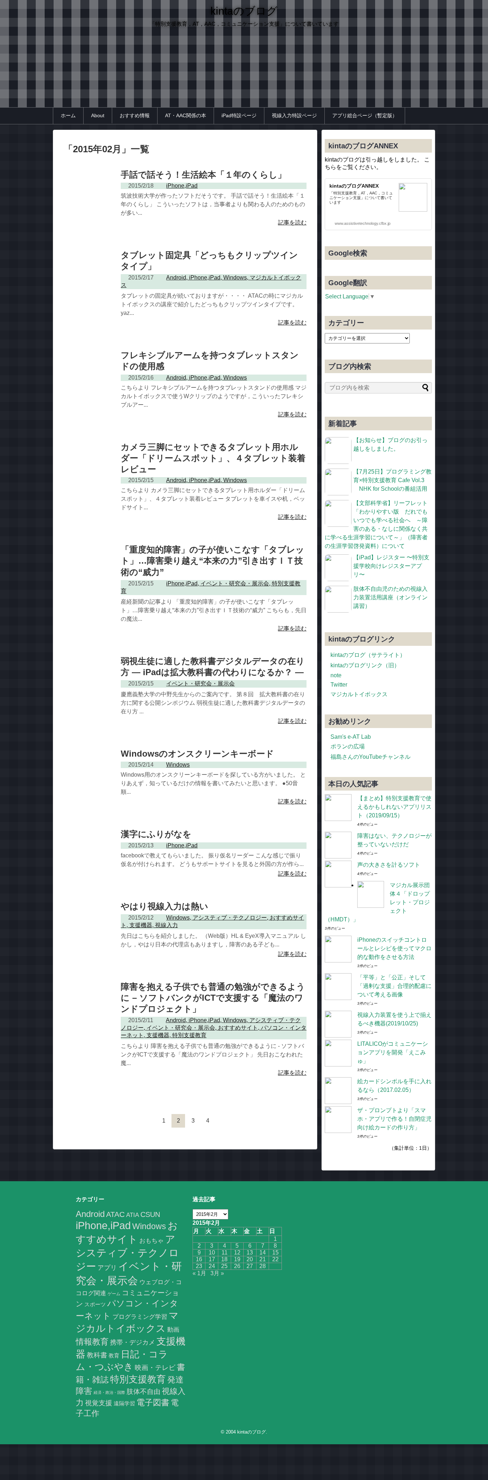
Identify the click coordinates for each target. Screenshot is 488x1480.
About (97, 115)
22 (275, 1259)
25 (224, 1266)
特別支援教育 (138, 1379)
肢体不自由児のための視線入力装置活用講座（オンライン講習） (390, 597)
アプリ (107, 1267)
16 (199, 1259)
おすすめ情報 (135, 115)
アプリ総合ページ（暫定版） (364, 115)
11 (224, 1252)
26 (237, 1266)
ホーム (68, 115)
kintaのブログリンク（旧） (365, 665)
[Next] (222, 1121)
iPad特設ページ (239, 115)
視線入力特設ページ (294, 115)
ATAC (115, 1214)
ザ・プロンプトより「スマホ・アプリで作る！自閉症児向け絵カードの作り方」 (394, 1118)
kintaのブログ (244, 11)
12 (237, 1252)
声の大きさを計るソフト (388, 865)
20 (250, 1259)
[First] (134, 1121)
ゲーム (114, 1293)
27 (250, 1266)
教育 (114, 1355)
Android (90, 1214)
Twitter (338, 685)
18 (224, 1259)
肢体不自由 (143, 1391)
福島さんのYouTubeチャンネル (370, 757)
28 (262, 1266)
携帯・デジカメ (132, 1342)
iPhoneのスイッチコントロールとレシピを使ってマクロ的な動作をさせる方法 (394, 948)
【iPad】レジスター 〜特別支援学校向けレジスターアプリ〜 (391, 566)
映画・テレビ (155, 1367)
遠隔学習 (124, 1403)
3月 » (217, 1273)
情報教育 (92, 1341)
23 (199, 1266)
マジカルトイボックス (359, 694)
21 (262, 1259)
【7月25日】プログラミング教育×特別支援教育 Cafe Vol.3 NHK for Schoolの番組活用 (392, 480)
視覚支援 (98, 1403)
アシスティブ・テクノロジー (127, 1253)
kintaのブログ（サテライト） (367, 655)
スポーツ (95, 1304)
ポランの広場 (347, 746)
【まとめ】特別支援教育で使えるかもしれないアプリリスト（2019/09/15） (394, 806)
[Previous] (149, 1121)
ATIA (132, 1215)
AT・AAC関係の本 (185, 115)
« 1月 (199, 1273)
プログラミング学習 (140, 1316)
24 (212, 1266)
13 (250, 1252)
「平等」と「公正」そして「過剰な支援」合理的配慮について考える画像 (394, 986)
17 (212, 1259)
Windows (149, 1226)
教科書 (97, 1355)
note (336, 675)
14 (262, 1252)
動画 (173, 1329)
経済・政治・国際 (109, 1392)
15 (275, 1252)
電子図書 (152, 1402)
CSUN (150, 1214)
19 (237, 1259)
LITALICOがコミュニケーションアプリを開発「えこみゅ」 (392, 1052)
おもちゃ (151, 1240)
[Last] (237, 1121)
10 (212, 1252)
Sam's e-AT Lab (350, 737)
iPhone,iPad (103, 1225)
